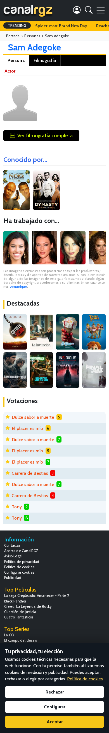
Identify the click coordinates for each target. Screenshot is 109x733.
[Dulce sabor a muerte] (67, 332)
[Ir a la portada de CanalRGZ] (28, 10)
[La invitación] (41, 332)
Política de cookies (19, 567)
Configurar (54, 706)
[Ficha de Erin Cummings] (44, 247)
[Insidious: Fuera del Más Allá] (67, 370)
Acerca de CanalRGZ (21, 551)
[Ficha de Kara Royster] (16, 247)
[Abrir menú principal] (101, 10)
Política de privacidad (21, 562)
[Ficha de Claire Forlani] (73, 247)
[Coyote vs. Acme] (15, 332)
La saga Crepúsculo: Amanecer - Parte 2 (36, 596)
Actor (9, 71)
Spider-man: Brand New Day (61, 25)
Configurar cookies (19, 572)
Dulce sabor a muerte (33, 417)
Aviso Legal (13, 556)
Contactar (12, 545)
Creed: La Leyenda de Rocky (27, 606)
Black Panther (15, 601)
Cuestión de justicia (20, 612)
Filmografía (45, 60)
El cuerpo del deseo (20, 640)
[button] (89, 11)
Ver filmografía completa (45, 135)
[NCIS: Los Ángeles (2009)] (16, 190)
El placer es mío (27, 428)
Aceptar (55, 721)
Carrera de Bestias (30, 473)
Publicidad (12, 578)
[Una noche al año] (41, 370)
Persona (16, 60)
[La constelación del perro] (15, 370)
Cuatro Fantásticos (19, 617)
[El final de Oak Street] (94, 370)
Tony (17, 506)
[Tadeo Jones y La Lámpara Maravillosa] (94, 332)
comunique (18, 286)
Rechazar (55, 692)
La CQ (9, 635)
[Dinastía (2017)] (46, 190)
